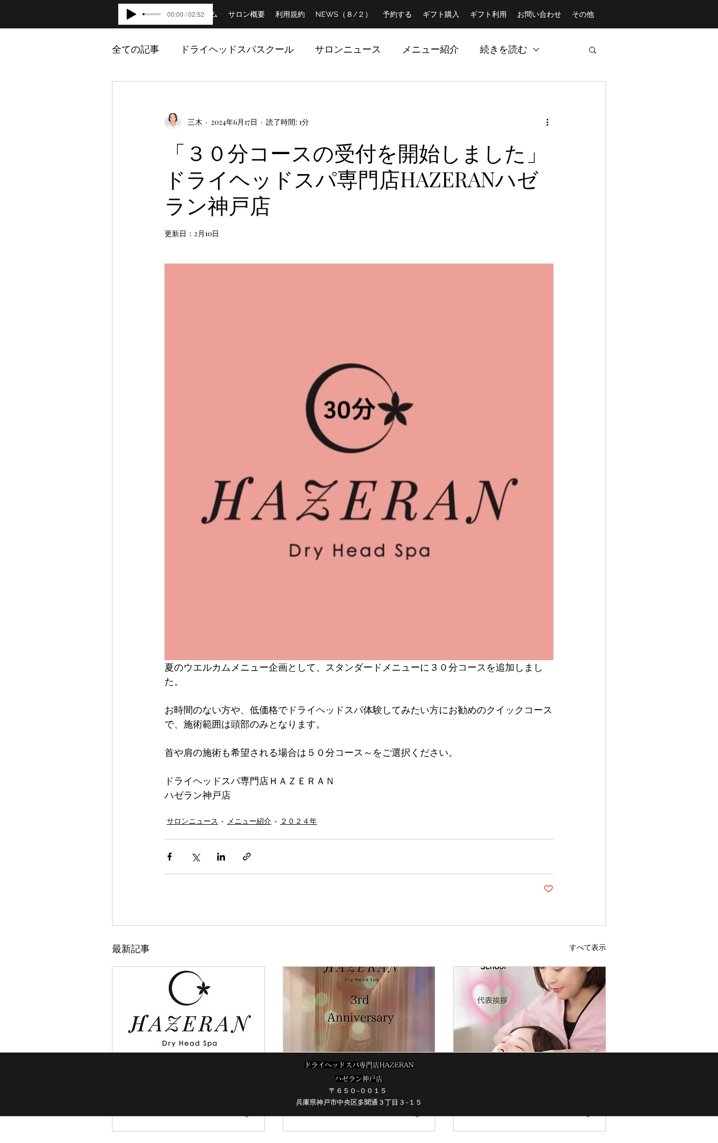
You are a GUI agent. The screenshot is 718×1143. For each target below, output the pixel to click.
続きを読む (503, 49)
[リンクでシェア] (247, 857)
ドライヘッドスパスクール (237, 49)
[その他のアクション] (547, 121)
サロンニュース (348, 49)
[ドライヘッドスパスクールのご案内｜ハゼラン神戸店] (530, 1009)
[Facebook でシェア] (170, 857)
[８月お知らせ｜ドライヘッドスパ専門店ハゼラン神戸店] (188, 1009)
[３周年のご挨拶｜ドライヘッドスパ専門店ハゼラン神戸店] (359, 1009)
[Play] (131, 14)
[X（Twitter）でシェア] (195, 857)
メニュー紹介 (430, 49)
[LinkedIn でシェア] (221, 857)
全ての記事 (135, 49)
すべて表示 (587, 947)
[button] (593, 49)
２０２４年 (298, 821)
